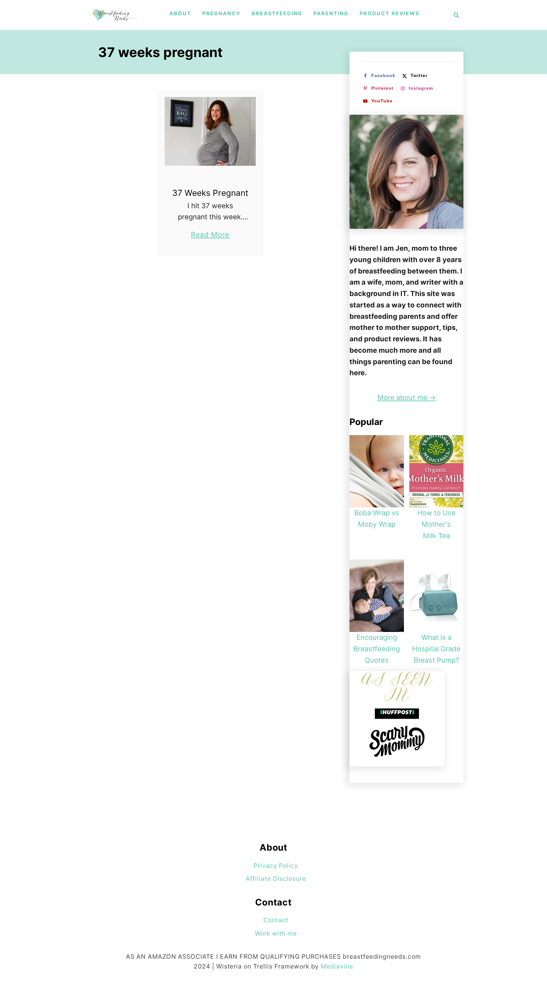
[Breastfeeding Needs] (113, 15)
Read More (210, 235)
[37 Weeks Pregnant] (210, 131)
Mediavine (337, 966)
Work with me (276, 933)
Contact (275, 920)
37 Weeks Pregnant (210, 193)
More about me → (406, 397)
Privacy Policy (276, 865)
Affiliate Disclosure (276, 878)
